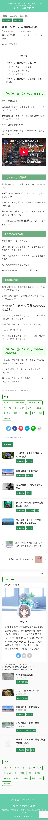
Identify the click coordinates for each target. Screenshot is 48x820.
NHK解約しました (24, 675)
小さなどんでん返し (20, 70)
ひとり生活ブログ (24, 8)
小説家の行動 (18, 74)
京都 (22, 408)
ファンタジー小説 (10, 408)
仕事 (29, 408)
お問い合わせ (15, 800)
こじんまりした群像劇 (21, 67)
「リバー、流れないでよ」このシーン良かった (24, 80)
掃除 (26, 413)
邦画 (19, 437)
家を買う (7, 413)
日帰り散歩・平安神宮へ (27, 471)
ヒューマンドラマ (34, 403)
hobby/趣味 (8, 437)
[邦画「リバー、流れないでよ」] (27, 428)
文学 (33, 413)
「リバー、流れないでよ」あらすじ (22, 63)
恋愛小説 (17, 413)
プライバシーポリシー (30, 800)
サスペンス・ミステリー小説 (14, 403)
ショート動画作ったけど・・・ (30, 691)
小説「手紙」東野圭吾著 (27, 723)
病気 (40, 413)
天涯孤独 (38, 408)
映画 (15, 437)
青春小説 (7, 418)
